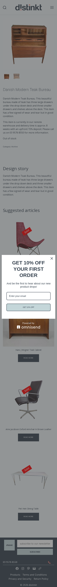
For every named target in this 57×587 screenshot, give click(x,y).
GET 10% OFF (28, 307)
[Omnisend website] (28, 325)
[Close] (51, 258)
